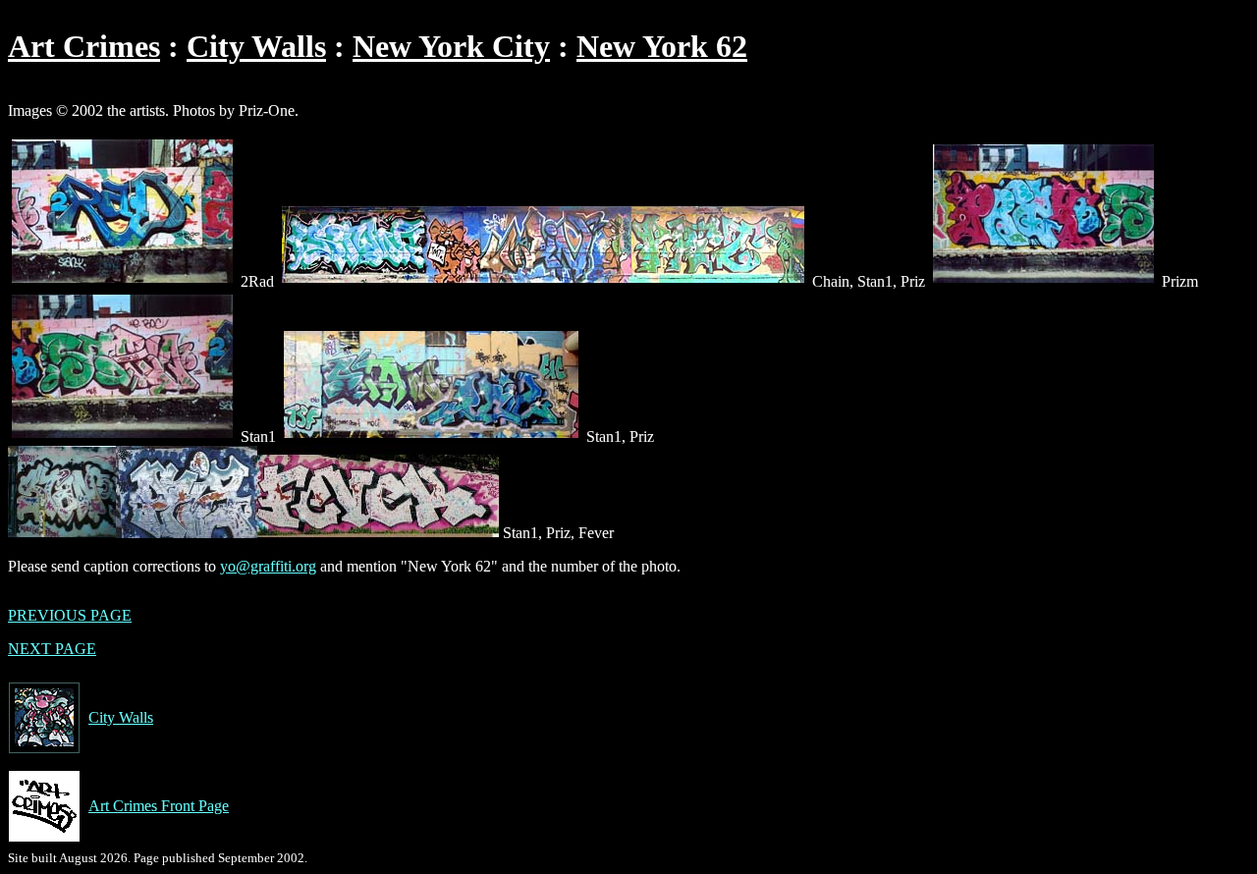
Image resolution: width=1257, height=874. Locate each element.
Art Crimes (84, 46)
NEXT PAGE (52, 648)
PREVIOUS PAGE (70, 615)
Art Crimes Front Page (158, 805)
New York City (451, 46)
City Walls (256, 46)
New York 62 (661, 46)
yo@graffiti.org (268, 566)
